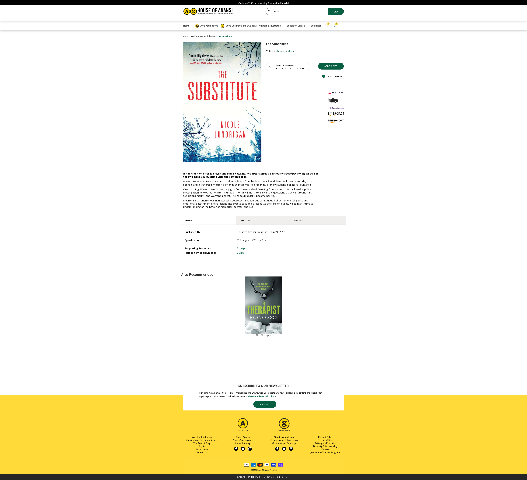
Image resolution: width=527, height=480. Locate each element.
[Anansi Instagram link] (250, 449)
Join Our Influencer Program (325, 452)
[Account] (342, 25)
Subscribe (265, 404)
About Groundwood (284, 436)
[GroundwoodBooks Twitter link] (284, 449)
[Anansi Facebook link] (236, 449)
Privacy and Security (325, 443)
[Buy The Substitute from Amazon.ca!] (336, 114)
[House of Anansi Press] (208, 11)
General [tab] (189, 220)
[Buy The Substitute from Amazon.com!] (336, 121)
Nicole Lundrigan (286, 50)
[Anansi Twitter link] (243, 449)
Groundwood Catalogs (284, 443)
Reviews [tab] (298, 220)
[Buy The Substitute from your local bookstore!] (336, 93)
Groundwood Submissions (284, 440)
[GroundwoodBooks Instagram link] (291, 449)
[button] (287, 67)
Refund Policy (325, 436)
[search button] (269, 11)
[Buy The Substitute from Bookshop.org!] (336, 108)
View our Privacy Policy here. (262, 396)
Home (186, 36)
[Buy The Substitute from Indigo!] (333, 100)
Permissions (201, 449)
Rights (201, 446)
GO (336, 11)
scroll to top (3, 475)
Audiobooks (209, 36)
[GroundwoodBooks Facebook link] (277, 449)
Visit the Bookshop (202, 436)
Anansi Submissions (243, 440)
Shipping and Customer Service (202, 440)
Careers (325, 449)
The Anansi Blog (201, 443)
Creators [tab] (244, 220)
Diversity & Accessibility (325, 446)
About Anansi (243, 436)
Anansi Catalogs (243, 443)
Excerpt (241, 248)
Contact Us (202, 452)
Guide (240, 252)
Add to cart (330, 66)
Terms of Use (325, 440)
